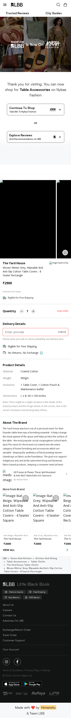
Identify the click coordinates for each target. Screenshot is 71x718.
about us (8, 604)
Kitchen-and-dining (46, 558)
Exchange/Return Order (17, 629)
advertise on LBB (13, 620)
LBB (5, 558)
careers (7, 610)
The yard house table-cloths (22, 564)
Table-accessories (17, 561)
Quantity (9, 311)
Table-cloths (38, 561)
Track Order (10, 635)
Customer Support (14, 640)
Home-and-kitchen (21, 558)
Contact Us (9, 615)
